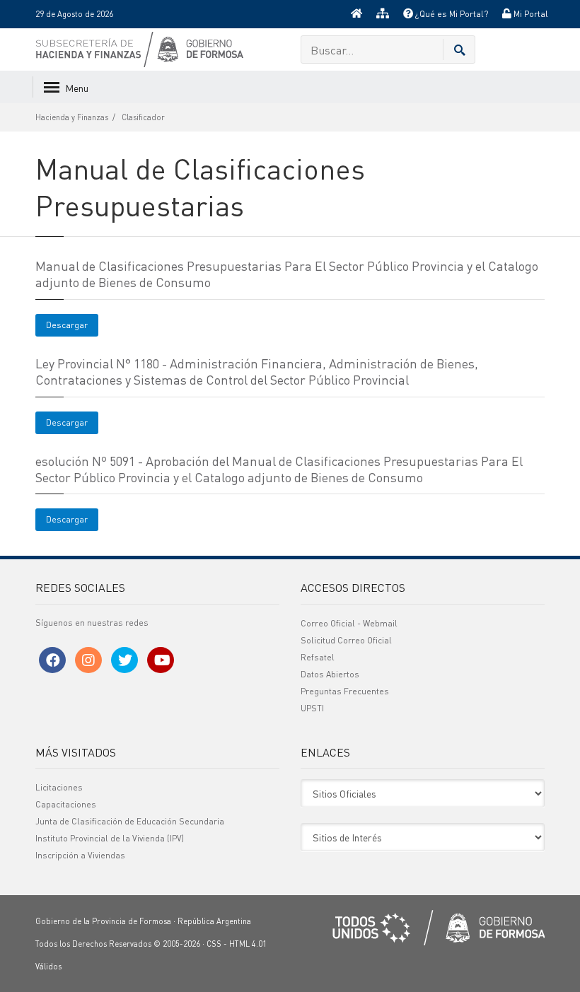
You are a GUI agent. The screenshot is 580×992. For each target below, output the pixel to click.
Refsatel (318, 657)
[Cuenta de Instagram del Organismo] (88, 660)
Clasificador (143, 117)
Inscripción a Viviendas (80, 855)
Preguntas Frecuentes (345, 691)
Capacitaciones (65, 804)
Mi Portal (529, 13)
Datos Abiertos (330, 674)
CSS (214, 944)
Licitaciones (59, 787)
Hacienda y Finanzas (71, 117)
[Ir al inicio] (356, 14)
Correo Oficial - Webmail (349, 623)
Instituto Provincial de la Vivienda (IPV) (109, 838)
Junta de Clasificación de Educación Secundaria (129, 821)
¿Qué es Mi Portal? (450, 13)
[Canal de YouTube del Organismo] (160, 660)
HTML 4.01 (248, 944)
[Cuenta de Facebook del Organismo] (52, 660)
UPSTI (312, 708)
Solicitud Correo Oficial (346, 640)
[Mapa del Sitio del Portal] (382, 14)
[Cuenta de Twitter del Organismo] (124, 660)
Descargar (67, 325)
